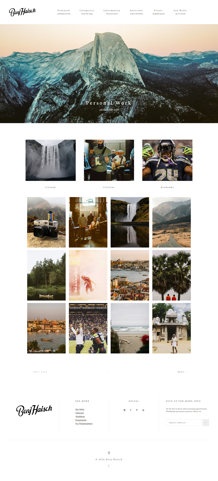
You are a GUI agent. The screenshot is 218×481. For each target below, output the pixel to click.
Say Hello (180, 10)
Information (112, 10)
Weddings (80, 416)
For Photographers (83, 423)
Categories (87, 10)
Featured (64, 10)
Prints (158, 10)
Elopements (80, 420)
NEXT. (181, 372)
